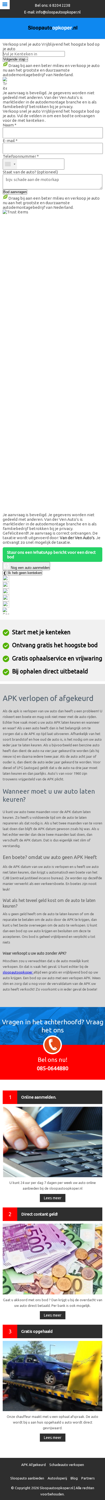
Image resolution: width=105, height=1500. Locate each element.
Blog (74, 1478)
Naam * (9, 125)
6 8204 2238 (59, 5)
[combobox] (10, 164)
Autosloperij (57, 1478)
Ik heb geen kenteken (25, 573)
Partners (88, 1478)
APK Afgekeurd (33, 1465)
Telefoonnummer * (21, 156)
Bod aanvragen (15, 192)
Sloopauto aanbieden (27, 1478)
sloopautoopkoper (18, 972)
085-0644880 (52, 1068)
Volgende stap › (15, 59)
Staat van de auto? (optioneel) (30, 172)
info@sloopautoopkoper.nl (58, 12)
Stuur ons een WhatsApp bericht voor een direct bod (51, 554)
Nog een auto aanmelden (30, 568)
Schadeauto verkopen (66, 1465)
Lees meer (52, 1198)
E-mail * (10, 140)
